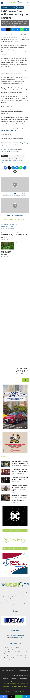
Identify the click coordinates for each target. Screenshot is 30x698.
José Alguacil (12, 158)
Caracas (10, 155)
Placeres (22, 691)
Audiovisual (5, 683)
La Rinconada (5, 160)
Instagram (10, 149)
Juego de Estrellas (20, 158)
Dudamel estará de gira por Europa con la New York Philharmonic (20, 479)
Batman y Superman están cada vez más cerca (22, 234)
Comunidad (6, 686)
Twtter (4, 149)
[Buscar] (25, 380)
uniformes (4, 162)
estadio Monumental (18, 155)
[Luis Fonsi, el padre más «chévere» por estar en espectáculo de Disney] (7, 227)
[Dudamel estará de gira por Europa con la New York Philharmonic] (5, 480)
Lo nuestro (20, 7)
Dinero (25, 686)
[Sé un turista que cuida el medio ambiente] (7, 245)
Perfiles (17, 691)
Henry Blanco (5, 158)
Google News (23, 143)
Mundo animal (10, 691)
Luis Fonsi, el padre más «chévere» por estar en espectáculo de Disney (7, 235)
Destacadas (12, 7)
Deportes (4, 7)
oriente (21, 160)
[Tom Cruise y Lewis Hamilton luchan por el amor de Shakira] (22, 304)
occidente (15, 160)
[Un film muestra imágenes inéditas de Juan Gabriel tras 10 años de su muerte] (5, 472)
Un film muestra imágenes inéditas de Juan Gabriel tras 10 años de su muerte (20, 471)
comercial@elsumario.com (17, 637)
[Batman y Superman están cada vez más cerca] (22, 227)
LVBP (10, 37)
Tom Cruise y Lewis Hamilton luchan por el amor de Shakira (22, 370)
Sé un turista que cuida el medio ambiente (6, 252)
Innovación (6, 689)
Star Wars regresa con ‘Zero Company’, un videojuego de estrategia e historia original (20, 463)
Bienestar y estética (15, 683)
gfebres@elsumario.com (17, 635)
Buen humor (24, 683)
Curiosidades (13, 686)
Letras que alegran (15, 689)
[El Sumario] (15, 2)
